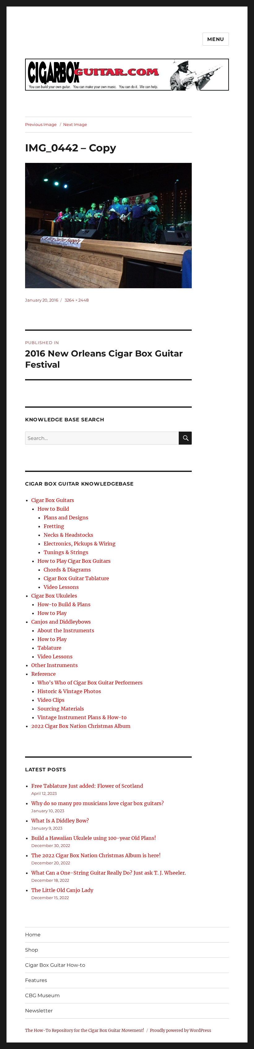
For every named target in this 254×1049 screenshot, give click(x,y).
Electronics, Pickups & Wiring (80, 543)
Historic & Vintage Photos (69, 691)
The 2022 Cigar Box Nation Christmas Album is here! (96, 855)
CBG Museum (42, 995)
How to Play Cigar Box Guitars (74, 561)
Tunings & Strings (66, 552)
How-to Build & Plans (63, 604)
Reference (43, 674)
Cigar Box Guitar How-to (55, 965)
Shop (31, 950)
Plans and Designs (66, 517)
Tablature (49, 648)
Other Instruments (54, 665)
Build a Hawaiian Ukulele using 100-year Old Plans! (93, 838)
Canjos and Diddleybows (61, 622)
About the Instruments (65, 630)
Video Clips (50, 700)
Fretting (54, 526)
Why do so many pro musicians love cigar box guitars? (97, 803)
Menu (215, 39)
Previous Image (41, 124)
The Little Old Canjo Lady (62, 890)
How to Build (53, 509)
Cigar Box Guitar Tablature (76, 578)
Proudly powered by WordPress (180, 1030)
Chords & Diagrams (67, 570)
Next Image (75, 124)
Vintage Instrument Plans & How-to (82, 717)
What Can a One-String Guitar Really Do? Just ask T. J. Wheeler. (108, 873)
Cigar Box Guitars (52, 500)
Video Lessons (61, 587)
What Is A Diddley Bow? (60, 821)
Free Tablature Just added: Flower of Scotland (87, 786)
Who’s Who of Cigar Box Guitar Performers (89, 682)
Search (185, 444)
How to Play (52, 613)
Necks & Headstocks (68, 535)
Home (33, 935)
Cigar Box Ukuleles (54, 596)
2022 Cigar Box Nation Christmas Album (80, 726)
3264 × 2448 (77, 300)
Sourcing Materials (60, 709)
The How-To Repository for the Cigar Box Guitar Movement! (84, 1030)
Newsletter (39, 1011)
